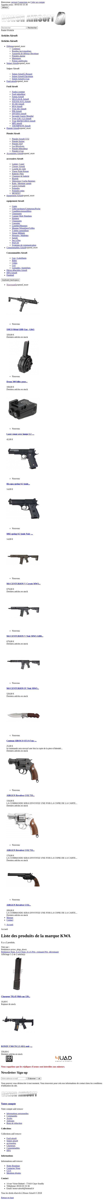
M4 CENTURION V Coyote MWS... (23, 584)
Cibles (14, 263)
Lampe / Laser (18, 164)
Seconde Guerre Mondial (22, 116)
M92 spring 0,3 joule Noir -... (19, 534)
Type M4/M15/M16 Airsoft (23, 121)
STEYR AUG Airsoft (21, 101)
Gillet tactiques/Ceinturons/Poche (26, 209)
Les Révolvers (18, 146)
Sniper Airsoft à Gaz (20, 79)
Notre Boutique (13, 1166)
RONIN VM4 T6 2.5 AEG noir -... (16, 1046)
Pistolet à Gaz (18, 151)
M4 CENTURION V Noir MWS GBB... (24, 636)
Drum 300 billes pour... (16, 382)
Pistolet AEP (17, 144)
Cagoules (16, 223)
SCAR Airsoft (18, 104)
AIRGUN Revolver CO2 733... (20, 795)
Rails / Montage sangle (21, 183)
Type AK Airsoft (19, 109)
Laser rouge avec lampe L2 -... (20, 434)
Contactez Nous (13, 1168)
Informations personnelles (17, 1113)
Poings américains (19, 61)
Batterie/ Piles (18, 174)
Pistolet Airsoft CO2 (20, 139)
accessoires (11, 1143)
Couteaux (16, 49)
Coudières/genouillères (21, 211)
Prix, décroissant (52, 952)
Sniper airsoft (12, 1141)
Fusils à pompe (18, 92)
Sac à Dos (16, 240)
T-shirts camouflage (20, 230)
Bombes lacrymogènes (21, 51)
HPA (8, 1150)
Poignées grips (18, 191)
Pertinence (6, 952)
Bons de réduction (14, 1123)
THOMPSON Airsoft (21, 126)
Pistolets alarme (18, 56)
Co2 (14, 265)
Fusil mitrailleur (18, 94)
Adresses (10, 1121)
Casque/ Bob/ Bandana (22, 216)
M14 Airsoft (17, 106)
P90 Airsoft (17, 111)
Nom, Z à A (26, 952)
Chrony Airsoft (18, 166)
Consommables (13, 1148)
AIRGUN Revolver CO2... (18, 905)
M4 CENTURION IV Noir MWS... (22, 688)
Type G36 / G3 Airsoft (21, 118)
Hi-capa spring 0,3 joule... (18, 484)
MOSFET (16, 193)
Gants (14, 206)
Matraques (16, 58)
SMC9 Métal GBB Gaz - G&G (20, 329)
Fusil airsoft (11, 1138)
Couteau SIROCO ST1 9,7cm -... (21, 741)
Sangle (15, 238)
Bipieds (15, 178)
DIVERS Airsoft (19, 113)
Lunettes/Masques (19, 226)
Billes (14, 260)
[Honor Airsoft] (35, 25)
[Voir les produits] (9, 1061)
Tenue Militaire (18, 233)
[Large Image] (19, 1098)
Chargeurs (10, 1146)
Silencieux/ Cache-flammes (23, 181)
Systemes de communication (24, 245)
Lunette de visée (19, 169)
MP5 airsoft (17, 123)
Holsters (15, 218)
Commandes (11, 1116)
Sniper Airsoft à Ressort (22, 74)
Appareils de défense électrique (25, 53)
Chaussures (17, 213)
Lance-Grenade (18, 186)
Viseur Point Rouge (20, 171)
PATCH (15, 243)
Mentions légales (13, 1173)
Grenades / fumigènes (21, 268)
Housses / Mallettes (20, 235)
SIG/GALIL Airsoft (20, 99)
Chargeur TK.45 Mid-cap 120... (15, 996)
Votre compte (8, 1103)
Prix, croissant (38, 952)
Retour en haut (7, 1197)
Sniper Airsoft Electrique (22, 76)
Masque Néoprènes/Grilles (23, 228)
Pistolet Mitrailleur (20, 148)
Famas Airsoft (18, 96)
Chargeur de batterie (20, 176)
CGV (8, 1170)
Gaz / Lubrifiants (19, 258)
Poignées (16, 188)
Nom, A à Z (16, 952)
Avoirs (9, 1118)
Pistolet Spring (18, 141)
